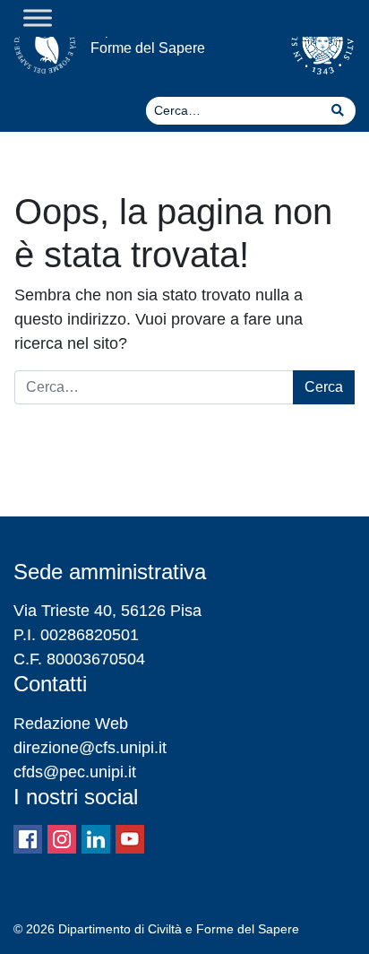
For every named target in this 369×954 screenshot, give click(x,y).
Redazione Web (70, 724)
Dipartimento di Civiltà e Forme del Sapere (166, 38)
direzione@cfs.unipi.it (90, 748)
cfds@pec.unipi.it (74, 772)
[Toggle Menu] (37, 17)
